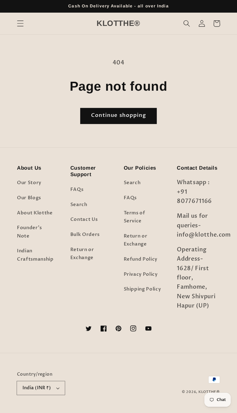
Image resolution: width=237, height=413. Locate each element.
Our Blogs (29, 198)
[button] (20, 23)
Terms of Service (134, 217)
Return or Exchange (82, 253)
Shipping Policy (142, 289)
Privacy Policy (141, 274)
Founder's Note (29, 232)
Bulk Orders (85, 234)
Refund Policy (141, 259)
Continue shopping (118, 115)
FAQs (77, 189)
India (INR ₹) (37, 388)
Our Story (29, 183)
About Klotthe (35, 213)
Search (78, 204)
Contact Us (84, 219)
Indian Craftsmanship (35, 255)
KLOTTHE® (209, 392)
